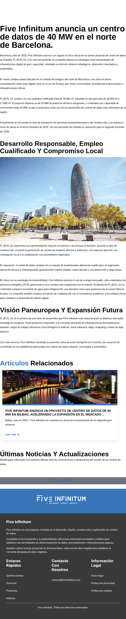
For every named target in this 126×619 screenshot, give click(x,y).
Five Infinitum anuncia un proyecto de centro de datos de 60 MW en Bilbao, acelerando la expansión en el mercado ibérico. (58, 414)
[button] (117, 10)
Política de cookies (101, 590)
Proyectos (11, 590)
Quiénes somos (14, 575)
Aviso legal (97, 575)
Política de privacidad (103, 583)
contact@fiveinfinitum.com (63, 580)
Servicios (11, 583)
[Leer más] (18, 435)
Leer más (10, 434)
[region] (63, 608)
